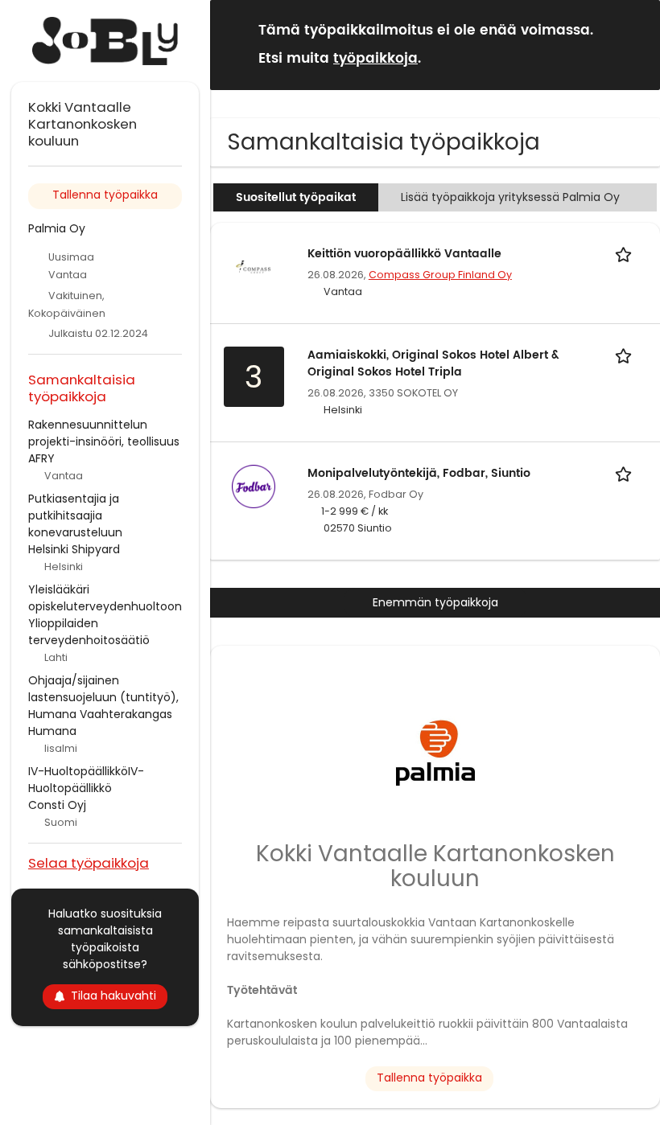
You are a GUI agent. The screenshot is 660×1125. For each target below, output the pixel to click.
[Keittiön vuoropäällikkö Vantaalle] (253, 265)
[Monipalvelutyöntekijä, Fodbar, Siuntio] (253, 485)
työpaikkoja (375, 58)
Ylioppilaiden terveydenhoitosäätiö (89, 631)
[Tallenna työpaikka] (626, 253)
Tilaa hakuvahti (113, 995)
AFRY (41, 458)
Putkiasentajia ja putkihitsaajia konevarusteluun (75, 515)
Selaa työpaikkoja (88, 862)
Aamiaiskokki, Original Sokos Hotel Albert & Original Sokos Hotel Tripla (433, 363)
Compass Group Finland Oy (440, 274)
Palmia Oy (56, 228)
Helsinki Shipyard (74, 549)
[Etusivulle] (105, 41)
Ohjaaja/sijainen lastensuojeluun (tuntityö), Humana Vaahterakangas (103, 697)
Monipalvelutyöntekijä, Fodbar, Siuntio (418, 473)
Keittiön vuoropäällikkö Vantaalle (404, 253)
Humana (52, 731)
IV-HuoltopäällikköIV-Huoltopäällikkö (86, 779)
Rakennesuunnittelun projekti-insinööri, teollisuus (103, 433)
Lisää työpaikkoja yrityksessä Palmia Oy (510, 197)
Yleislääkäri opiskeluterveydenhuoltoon (105, 597)
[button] (635, 44)
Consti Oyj (57, 805)
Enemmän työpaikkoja (435, 602)
